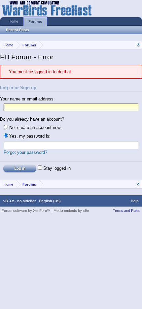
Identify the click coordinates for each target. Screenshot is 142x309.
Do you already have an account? (32, 119)
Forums (35, 22)
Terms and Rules (126, 211)
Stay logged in (56, 168)
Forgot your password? (25, 152)
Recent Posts (17, 30)
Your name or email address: (27, 98)
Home (13, 21)
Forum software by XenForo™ (27, 211)
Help (135, 201)
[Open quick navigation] (138, 45)
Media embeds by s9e (71, 211)
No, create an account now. (34, 127)
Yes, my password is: (29, 136)
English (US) (50, 201)
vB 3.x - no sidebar (19, 201)
